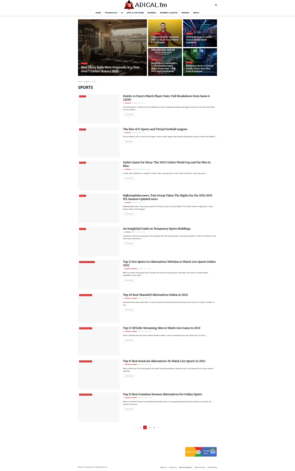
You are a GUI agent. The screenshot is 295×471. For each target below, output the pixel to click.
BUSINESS (152, 12)
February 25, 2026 (103, 75)
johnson (128, 103)
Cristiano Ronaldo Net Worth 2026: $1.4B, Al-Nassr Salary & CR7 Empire (165, 40)
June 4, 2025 (137, 103)
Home (98, 12)
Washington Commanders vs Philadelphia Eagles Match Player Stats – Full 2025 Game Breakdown (164, 67)
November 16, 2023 (139, 169)
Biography (156, 33)
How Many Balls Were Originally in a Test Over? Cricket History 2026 (110, 69)
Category (87, 82)
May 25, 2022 (143, 397)
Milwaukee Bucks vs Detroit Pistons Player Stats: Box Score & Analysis (200, 68)
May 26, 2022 (143, 364)
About (196, 12)
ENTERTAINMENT (85, 295)
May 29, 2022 (143, 298)
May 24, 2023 (137, 232)
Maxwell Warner (89, 75)
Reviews (185, 12)
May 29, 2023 (137, 202)
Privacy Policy (212, 467)
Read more (129, 114)
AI (122, 12)
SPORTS (84, 63)
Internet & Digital (169, 12)
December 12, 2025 (193, 46)
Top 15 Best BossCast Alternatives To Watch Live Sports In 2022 (164, 361)
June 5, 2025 (137, 132)
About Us (163, 467)
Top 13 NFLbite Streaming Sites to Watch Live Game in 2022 (161, 328)
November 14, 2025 (193, 75)
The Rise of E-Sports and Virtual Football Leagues (155, 129)
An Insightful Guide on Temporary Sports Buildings (156, 228)
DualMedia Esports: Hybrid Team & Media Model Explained (199, 40)
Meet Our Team (200, 467)
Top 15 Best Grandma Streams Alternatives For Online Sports (162, 394)
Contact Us (173, 467)
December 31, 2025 (158, 46)
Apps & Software (135, 12)
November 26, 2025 (158, 75)
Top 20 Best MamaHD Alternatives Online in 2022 (155, 295)
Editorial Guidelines (185, 467)
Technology (111, 12)
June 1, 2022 (143, 269)
